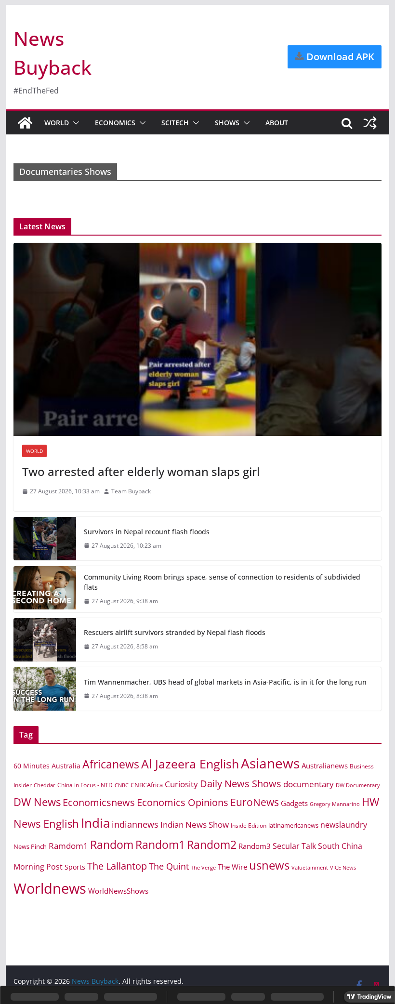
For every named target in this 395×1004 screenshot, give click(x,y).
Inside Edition (248, 825)
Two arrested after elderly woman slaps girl (141, 471)
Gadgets (294, 803)
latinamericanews (293, 825)
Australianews (325, 765)
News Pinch (30, 846)
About (276, 122)
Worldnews (49, 888)
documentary (308, 784)
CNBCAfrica (147, 784)
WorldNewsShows (118, 891)
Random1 (160, 844)
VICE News (343, 867)
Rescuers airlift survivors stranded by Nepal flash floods (174, 632)
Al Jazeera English (190, 763)
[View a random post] (370, 122)
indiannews (135, 824)
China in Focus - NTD (85, 785)
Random (111, 844)
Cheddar (44, 785)
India (95, 823)
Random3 (254, 846)
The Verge (203, 867)
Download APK (339, 56)
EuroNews (254, 802)
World (56, 122)
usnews (269, 865)
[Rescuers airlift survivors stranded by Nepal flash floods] (44, 639)
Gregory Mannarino (335, 804)
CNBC (122, 785)
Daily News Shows (240, 783)
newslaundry (343, 824)
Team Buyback (131, 491)
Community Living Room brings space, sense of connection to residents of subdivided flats (222, 582)
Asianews (270, 763)
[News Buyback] (25, 122)
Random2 (212, 844)
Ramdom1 (68, 845)
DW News (37, 801)
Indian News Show (194, 824)
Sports (75, 867)
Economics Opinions (182, 802)
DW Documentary (358, 785)
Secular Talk (294, 846)
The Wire (232, 866)
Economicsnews (99, 802)
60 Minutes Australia (46, 765)
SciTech (175, 122)
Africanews (110, 764)
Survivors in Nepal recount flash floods (147, 531)
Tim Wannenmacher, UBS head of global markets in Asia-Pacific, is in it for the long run (225, 682)
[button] (74, 123)
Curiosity (181, 784)
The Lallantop (117, 865)
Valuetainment (309, 867)
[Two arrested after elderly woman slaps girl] (197, 339)
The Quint (169, 866)
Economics (115, 122)
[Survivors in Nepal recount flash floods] (44, 538)
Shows (227, 122)
